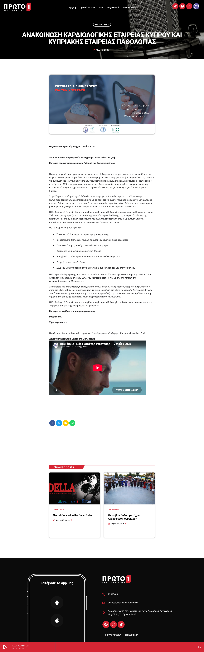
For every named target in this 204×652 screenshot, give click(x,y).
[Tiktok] (121, 624)
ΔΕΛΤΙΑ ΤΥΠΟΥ (102, 24)
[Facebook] (189, 6)
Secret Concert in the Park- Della (72, 515)
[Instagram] (182, 6)
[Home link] (17, 7)
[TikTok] (175, 6)
